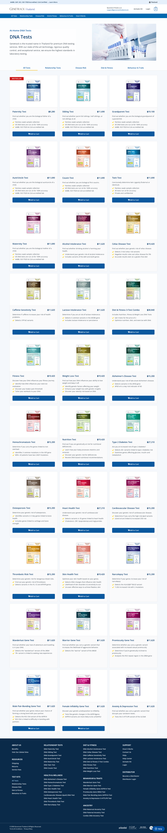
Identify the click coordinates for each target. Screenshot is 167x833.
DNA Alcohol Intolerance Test (94, 749)
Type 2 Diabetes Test (122, 442)
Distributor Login (129, 779)
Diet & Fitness (52, 16)
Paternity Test (19, 111)
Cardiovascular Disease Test (125, 508)
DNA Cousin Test (50, 768)
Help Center (127, 758)
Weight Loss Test (70, 376)
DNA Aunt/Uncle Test (52, 758)
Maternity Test (19, 243)
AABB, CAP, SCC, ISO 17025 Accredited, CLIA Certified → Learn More (33, 2)
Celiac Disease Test (121, 244)
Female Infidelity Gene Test (75, 706)
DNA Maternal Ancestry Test (94, 809)
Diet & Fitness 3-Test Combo (126, 310)
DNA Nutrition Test (90, 768)
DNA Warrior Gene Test (92, 785)
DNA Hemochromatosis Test (55, 782)
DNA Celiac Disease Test (92, 752)
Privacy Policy (28, 829)
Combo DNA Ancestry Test (93, 816)
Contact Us (127, 752)
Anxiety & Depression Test (125, 706)
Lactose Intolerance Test (74, 310)
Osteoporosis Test (21, 508)
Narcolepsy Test (120, 574)
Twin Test (116, 177)
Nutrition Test (69, 439)
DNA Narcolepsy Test (52, 805)
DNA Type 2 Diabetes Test (54, 785)
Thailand (154, 2)
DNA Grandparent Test (52, 755)
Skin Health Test (70, 574)
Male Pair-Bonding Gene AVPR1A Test (97, 795)
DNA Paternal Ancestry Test (94, 812)
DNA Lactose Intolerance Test (94, 758)
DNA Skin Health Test (52, 789)
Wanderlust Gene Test (23, 640)
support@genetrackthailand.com (117, 10)
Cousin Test (68, 177)
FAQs (124, 755)
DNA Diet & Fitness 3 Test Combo (96, 762)
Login (148, 9)
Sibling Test (68, 111)
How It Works (80, 16)
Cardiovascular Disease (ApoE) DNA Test (59, 795)
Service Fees (16, 770)
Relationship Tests (26, 16)
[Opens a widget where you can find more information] (158, 829)
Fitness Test (18, 376)
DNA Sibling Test (50, 752)
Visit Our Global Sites (20, 752)
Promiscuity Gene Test (123, 640)
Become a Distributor (131, 776)
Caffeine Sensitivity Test (24, 310)
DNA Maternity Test (51, 762)
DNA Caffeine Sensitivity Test (94, 755)
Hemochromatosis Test (23, 442)
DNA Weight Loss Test (91, 771)
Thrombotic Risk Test (22, 574)
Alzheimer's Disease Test (124, 376)
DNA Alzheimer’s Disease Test (55, 779)
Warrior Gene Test (71, 640)
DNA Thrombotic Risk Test (54, 801)
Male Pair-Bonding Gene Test (26, 706)
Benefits (15, 749)
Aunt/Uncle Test (20, 177)
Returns (15, 766)
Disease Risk (40, 16)
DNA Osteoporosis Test (53, 792)
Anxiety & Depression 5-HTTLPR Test (97, 798)
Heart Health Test (71, 508)
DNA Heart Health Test (53, 798)
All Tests (14, 16)
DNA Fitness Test (89, 765)
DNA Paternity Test (51, 749)
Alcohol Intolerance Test (74, 244)
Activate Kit (138, 9)
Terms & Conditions (16, 829)
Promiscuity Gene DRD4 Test (94, 792)
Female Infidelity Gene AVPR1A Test (97, 789)
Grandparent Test (120, 111)
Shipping (15, 763)
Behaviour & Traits (66, 16)
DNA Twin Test (49, 765)
